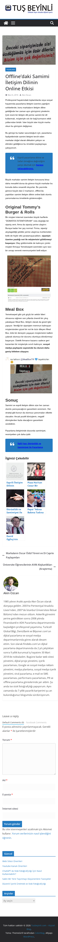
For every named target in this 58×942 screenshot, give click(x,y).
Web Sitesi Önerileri (12, 861)
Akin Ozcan (26, 95)
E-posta (7, 794)
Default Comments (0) (13, 722)
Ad (4, 780)
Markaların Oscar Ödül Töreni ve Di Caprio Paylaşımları (30, 555)
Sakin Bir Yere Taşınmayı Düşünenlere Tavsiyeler (26, 878)
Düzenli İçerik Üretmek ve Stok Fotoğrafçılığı (24, 883)
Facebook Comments (36, 722)
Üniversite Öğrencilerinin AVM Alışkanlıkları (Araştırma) (27, 567)
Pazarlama (11, 70)
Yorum (7, 739)
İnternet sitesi (10, 808)
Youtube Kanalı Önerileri (14, 866)
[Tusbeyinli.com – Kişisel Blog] (6, 23)
